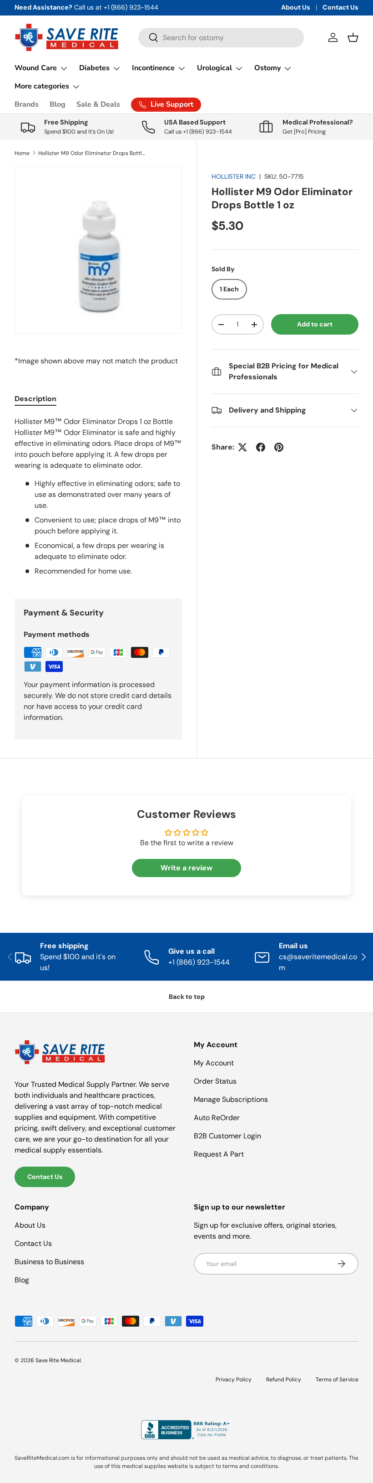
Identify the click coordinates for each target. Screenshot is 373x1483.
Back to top (187, 996)
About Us (295, 7)
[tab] (35, 398)
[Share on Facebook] (261, 447)
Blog (58, 104)
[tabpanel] (98, 496)
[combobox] (221, 37)
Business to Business (49, 1261)
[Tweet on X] (242, 447)
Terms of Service (337, 1379)
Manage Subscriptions (231, 1099)
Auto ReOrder (217, 1117)
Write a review (186, 868)
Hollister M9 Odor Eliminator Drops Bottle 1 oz (92, 153)
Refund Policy (283, 1379)
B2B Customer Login (227, 1136)
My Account (214, 1063)
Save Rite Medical (58, 1360)
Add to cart (315, 324)
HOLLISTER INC (234, 176)
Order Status (215, 1081)
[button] (353, 37)
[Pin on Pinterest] (279, 447)
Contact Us (340, 7)
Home (22, 153)
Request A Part (219, 1154)
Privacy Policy (234, 1379)
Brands (27, 104)
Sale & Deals (98, 104)
